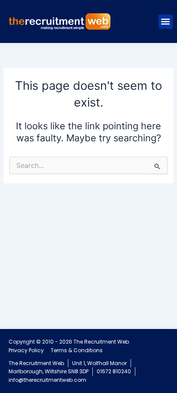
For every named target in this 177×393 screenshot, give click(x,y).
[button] (166, 22)
